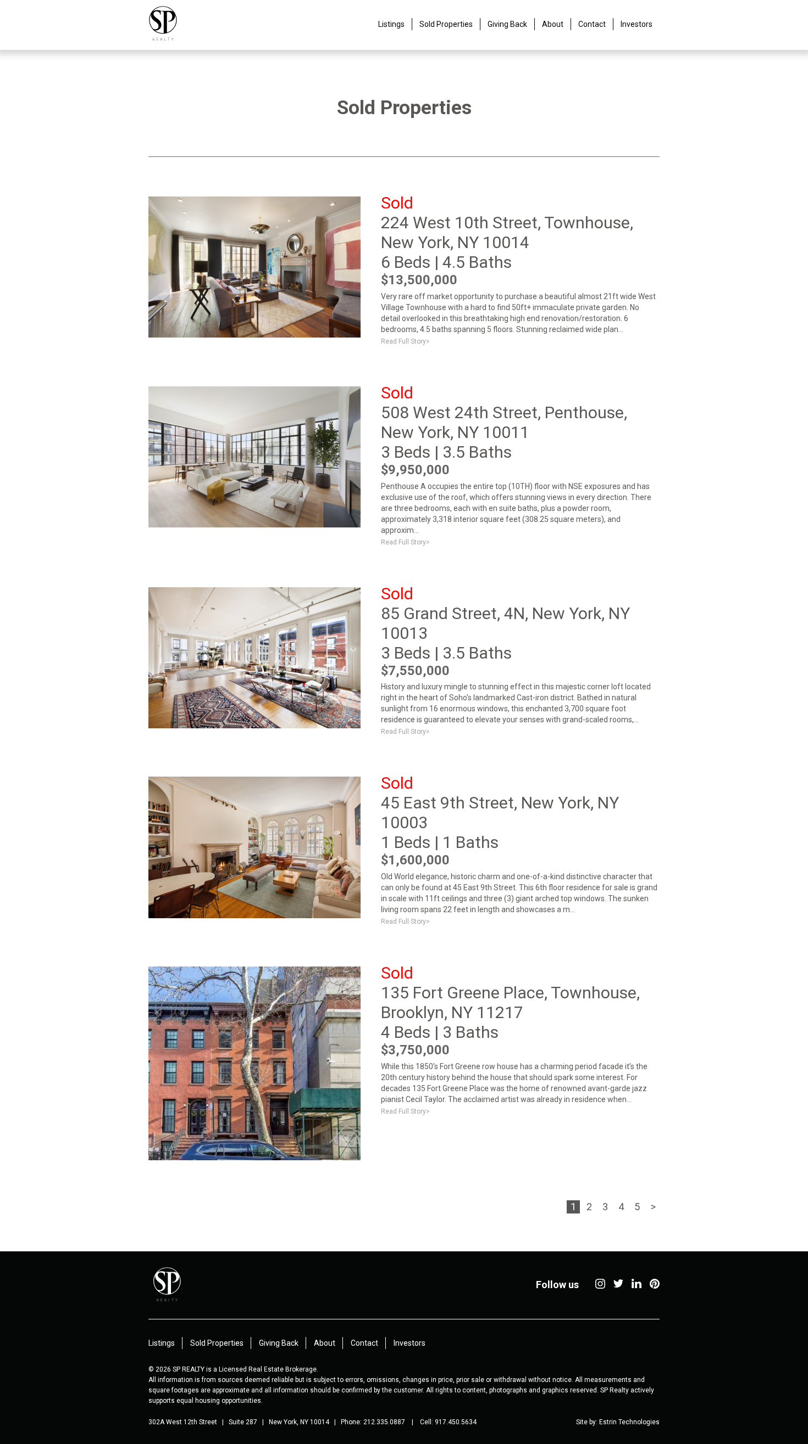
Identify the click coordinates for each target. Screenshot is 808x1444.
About (552, 24)
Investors (636, 24)
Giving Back (507, 24)
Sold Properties (446, 24)
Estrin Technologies (629, 1422)
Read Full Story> (405, 341)
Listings (391, 24)
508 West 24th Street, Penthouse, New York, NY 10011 (504, 422)
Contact (592, 24)
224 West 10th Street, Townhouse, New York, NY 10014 (507, 232)
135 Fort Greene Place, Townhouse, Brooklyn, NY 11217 (510, 1002)
